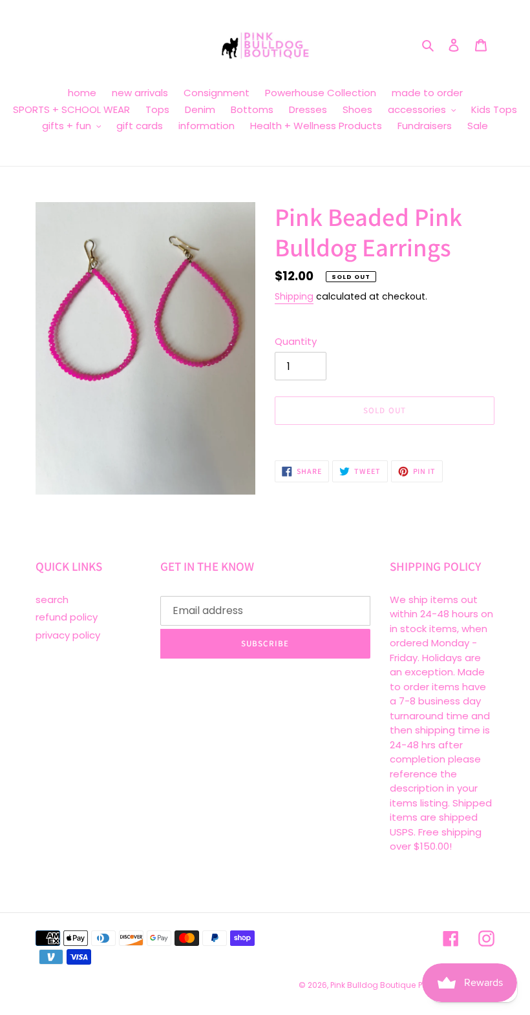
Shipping (294, 296)
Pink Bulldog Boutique (373, 984)
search (52, 599)
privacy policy (68, 635)
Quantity (296, 341)
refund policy (67, 617)
